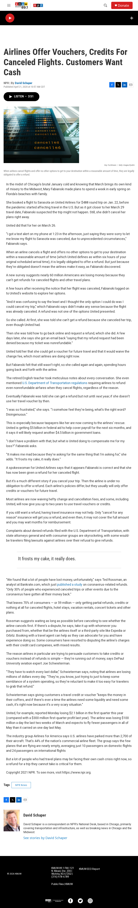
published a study (69, 584)
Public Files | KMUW (62, 884)
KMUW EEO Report (89, 869)
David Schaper (23, 83)
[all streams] (132, 18)
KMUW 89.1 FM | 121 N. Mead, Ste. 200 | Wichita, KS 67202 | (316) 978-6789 (62, 872)
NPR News (21, 785)
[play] (10, 18)
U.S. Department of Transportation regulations (54, 383)
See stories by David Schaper (45, 838)
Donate (123, 5)
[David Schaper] (12, 820)
